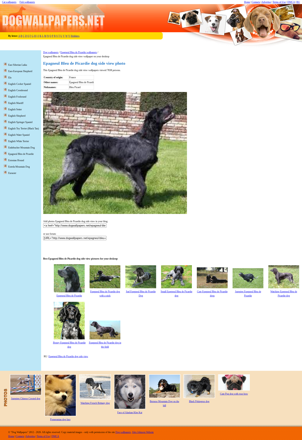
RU (298, 2)
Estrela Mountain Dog (19, 166)
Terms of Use (279, 2)
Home (247, 2)
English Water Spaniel (19, 134)
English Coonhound (18, 90)
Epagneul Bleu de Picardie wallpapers (78, 52)
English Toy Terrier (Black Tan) (23, 128)
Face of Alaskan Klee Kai (129, 412)
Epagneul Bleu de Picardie (69, 295)
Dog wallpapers (51, 52)
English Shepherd (16, 115)
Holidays (75, 35)
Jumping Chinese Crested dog (25, 398)
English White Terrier (18, 141)
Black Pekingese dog (199, 401)
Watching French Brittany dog (95, 403)
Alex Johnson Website (143, 432)
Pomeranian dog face (60, 419)
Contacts (256, 2)
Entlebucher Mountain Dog (21, 147)
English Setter (15, 109)
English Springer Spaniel (20, 122)
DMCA (291, 2)
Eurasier (12, 173)
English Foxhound (17, 96)
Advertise (266, 2)
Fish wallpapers (27, 2)
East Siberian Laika (17, 64)
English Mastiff (15, 103)
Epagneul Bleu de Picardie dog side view (68, 356)
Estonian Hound (16, 160)
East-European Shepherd (20, 71)
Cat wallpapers (9, 2)
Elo (10, 77)
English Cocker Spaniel (19, 84)
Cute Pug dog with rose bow (234, 393)
